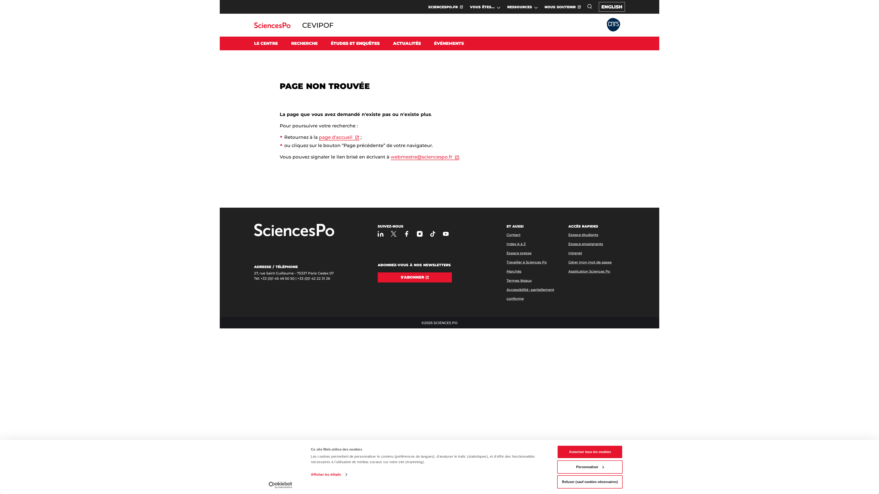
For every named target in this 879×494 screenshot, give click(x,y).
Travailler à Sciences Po (527, 262)
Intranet (575, 253)
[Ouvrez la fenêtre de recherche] (589, 6)
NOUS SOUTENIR (560, 7)
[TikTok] (433, 234)
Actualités (407, 43)
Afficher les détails (326, 474)
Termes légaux (519, 280)
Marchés (514, 271)
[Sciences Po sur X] (393, 234)
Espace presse (519, 253)
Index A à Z (516, 244)
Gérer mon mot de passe (590, 262)
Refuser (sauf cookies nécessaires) (590, 482)
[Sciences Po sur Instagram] (420, 234)
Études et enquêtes (355, 43)
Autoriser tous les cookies (590, 452)
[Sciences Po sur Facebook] (407, 234)
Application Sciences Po (589, 271)
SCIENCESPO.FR (443, 7)
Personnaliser (587, 467)
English (611, 7)
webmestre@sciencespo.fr (421, 157)
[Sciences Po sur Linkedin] (380, 234)
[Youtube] (446, 234)
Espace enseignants (585, 244)
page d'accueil (336, 137)
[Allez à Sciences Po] (294, 230)
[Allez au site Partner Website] (613, 25)
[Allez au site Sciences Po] (272, 27)
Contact (514, 235)
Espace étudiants (583, 235)
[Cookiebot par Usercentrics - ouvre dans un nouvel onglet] (280, 485)
